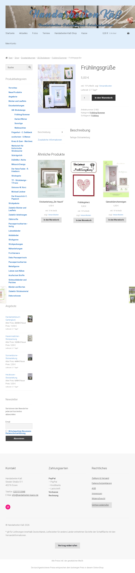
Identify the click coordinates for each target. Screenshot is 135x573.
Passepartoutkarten (17, 262)
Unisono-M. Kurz (18, 187)
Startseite (10, 33)
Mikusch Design (18, 164)
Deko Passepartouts (18, 258)
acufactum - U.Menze (20, 137)
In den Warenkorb (104, 97)
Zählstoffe (13, 219)
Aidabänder (14, 235)
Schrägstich (16, 155)
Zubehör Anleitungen (18, 215)
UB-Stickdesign (43, 58)
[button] (71, 68)
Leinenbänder (15, 231)
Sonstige (19, 123)
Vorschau (13, 88)
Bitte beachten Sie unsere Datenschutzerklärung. (18, 432)
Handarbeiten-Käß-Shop (66, 33)
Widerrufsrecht (98, 498)
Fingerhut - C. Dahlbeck (21, 132)
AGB (94, 488)
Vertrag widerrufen (100, 505)
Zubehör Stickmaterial (18, 291)
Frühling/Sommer (59, 58)
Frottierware (14, 253)
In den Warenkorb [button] (51, 220)
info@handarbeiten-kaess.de (25, 495)
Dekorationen (15, 296)
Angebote (13, 97)
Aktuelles (23, 33)
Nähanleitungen (15, 249)
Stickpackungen (16, 244)
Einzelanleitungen (28, 58)
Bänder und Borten (17, 287)
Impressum (97, 493)
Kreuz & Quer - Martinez (21, 141)
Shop (17, 58)
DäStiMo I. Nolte (18, 160)
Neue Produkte (15, 92)
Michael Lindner (18, 192)
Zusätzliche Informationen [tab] (50, 140)
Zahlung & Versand (100, 478)
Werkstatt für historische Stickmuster (17, 148)
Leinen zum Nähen (16, 271)
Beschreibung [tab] (44, 132)
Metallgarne (14, 266)
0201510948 (19, 491)
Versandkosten (105, 86)
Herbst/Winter (21, 119)
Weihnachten (20, 128)
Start (11, 58)
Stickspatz (16, 176)
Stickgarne (13, 240)
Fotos (35, 33)
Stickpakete (14, 203)
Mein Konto (11, 43)
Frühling (95, 116)
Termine (46, 33)
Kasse (84, 33)
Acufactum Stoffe (16, 275)
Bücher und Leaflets (17, 101)
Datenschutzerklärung (102, 483)
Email (8, 422)
